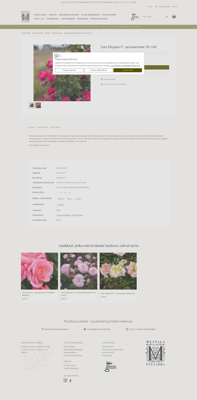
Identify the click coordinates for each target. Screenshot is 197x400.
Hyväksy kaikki (127, 70)
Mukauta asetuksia (69, 70)
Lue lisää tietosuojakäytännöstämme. (125, 66)
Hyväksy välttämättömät (98, 70)
